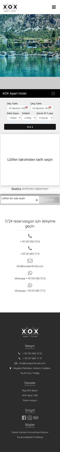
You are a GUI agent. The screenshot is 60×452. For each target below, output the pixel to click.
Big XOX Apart (30, 390)
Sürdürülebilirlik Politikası (30, 437)
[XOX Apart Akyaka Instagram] (29, 419)
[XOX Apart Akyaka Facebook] (24, 419)
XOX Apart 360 (30, 395)
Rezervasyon (30, 400)
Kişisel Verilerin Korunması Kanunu (30, 432)
